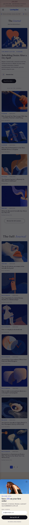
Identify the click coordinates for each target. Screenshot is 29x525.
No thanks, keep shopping (14, 521)
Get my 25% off (14, 517)
